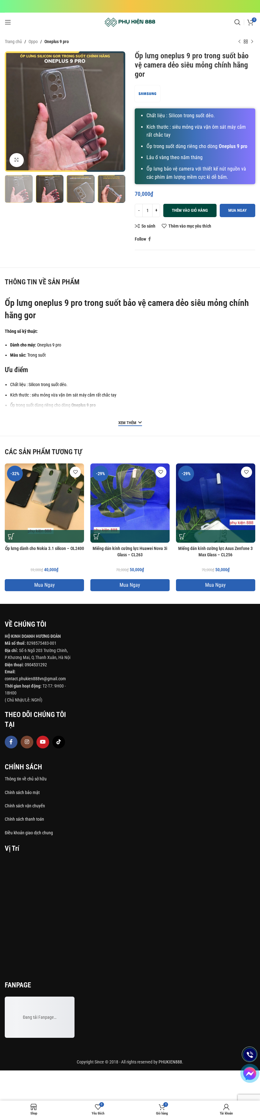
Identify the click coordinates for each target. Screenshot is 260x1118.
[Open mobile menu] (8, 22)
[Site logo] (130, 21)
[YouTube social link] (42, 742)
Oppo (33, 41)
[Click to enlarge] (17, 160)
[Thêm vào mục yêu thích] (75, 472)
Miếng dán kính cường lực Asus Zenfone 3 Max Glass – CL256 (215, 551)
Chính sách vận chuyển (25, 805)
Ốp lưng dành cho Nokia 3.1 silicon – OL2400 (44, 548)
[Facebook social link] (149, 239)
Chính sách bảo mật (22, 792)
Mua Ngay (44, 585)
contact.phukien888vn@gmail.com (35, 678)
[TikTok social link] (58, 742)
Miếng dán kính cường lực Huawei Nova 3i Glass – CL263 (130, 551)
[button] (11, 536)
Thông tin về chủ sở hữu (26, 778)
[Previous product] (239, 42)
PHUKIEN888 (170, 1061)
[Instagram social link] (27, 742)
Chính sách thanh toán (25, 819)
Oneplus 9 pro (56, 41)
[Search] (237, 22)
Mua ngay (237, 210)
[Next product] (252, 42)
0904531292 (36, 664)
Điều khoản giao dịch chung (29, 832)
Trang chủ (13, 41)
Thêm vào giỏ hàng (190, 210)
